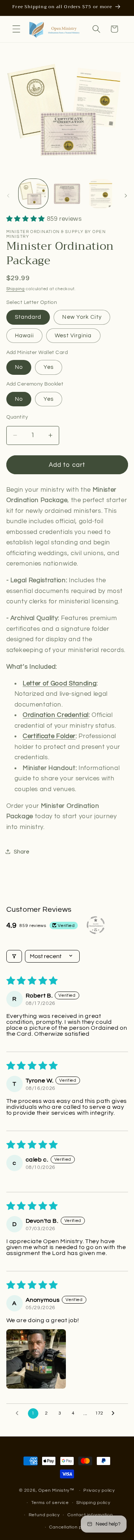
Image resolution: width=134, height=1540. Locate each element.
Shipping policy (93, 1502)
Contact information (90, 1515)
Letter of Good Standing (59, 683)
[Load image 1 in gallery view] (33, 194)
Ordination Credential (56, 715)
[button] (16, 29)
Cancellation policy (70, 1527)
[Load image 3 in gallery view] (101, 194)
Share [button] (21, 852)
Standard (28, 317)
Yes (49, 367)
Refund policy (44, 1515)
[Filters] (14, 956)
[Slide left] (8, 195)
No (19, 367)
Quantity (17, 417)
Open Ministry (54, 1490)
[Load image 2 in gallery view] (67, 194)
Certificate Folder (49, 736)
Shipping (15, 289)
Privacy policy (99, 1490)
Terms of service (50, 1502)
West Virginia (73, 335)
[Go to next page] (115, 1413)
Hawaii (24, 335)
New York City (81, 317)
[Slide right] (126, 195)
